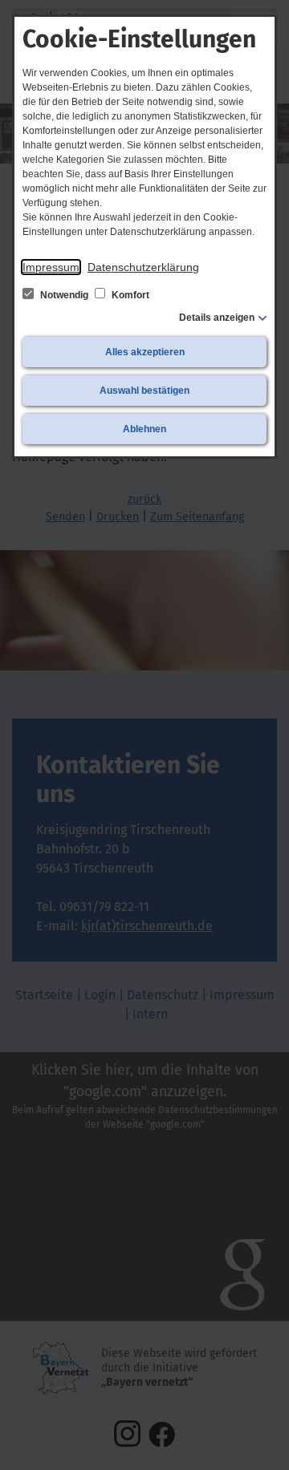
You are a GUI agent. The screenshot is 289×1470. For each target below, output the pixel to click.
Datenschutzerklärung (143, 267)
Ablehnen (144, 429)
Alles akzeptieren (145, 352)
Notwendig (64, 295)
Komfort (129, 295)
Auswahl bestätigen (144, 390)
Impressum (50, 267)
